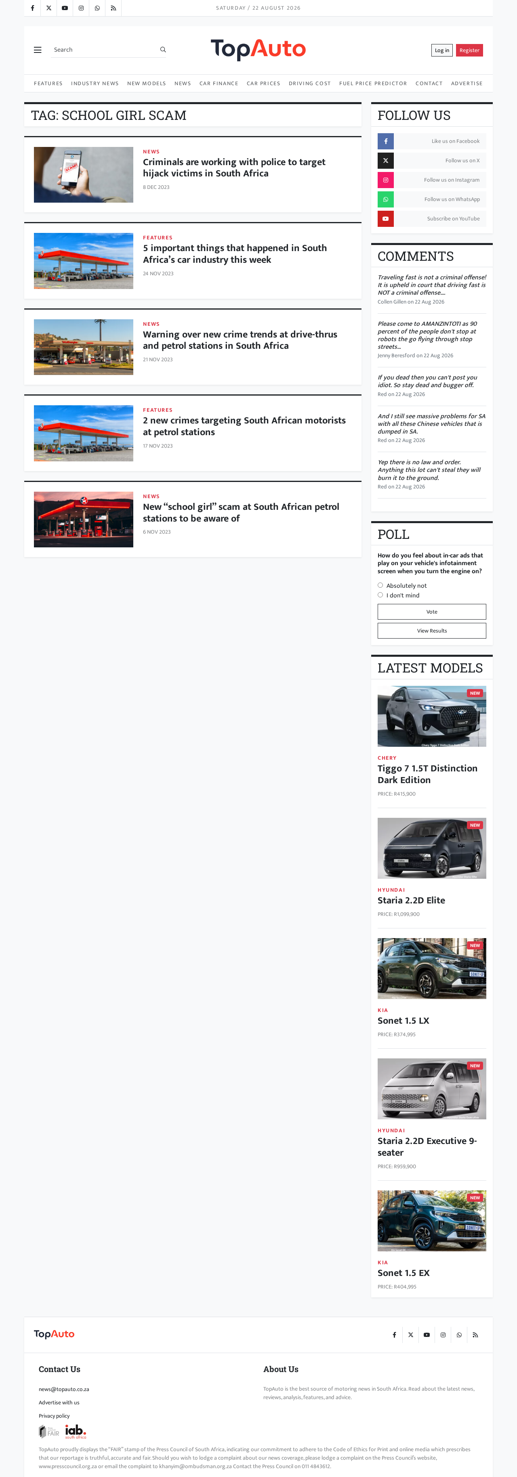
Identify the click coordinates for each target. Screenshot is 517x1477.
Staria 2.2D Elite (411, 900)
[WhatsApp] (97, 8)
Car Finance (219, 83)
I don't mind (403, 595)
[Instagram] (81, 8)
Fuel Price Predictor (373, 83)
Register (469, 50)
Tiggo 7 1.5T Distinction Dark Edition (428, 774)
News (182, 83)
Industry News (95, 83)
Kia (383, 1010)
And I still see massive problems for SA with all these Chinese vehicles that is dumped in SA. (431, 424)
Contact (429, 83)
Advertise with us (59, 1402)
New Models (146, 83)
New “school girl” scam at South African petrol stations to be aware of (241, 513)
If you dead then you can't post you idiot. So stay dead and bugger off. (427, 381)
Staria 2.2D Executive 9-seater (427, 1147)
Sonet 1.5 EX (404, 1273)
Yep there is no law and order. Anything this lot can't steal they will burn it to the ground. (429, 470)
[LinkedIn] (113, 8)
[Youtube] (65, 8)
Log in (442, 50)
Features (48, 83)
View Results (432, 630)
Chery (387, 758)
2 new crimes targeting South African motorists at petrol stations (244, 426)
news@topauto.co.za (64, 1389)
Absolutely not (407, 585)
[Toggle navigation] (37, 50)
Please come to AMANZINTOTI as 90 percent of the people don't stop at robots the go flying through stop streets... (427, 335)
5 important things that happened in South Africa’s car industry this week (235, 254)
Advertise (467, 83)
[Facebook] (32, 8)
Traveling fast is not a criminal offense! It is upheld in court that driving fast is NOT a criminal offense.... (432, 285)
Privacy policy (54, 1415)
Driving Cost (310, 83)
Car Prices (264, 83)
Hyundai (391, 890)
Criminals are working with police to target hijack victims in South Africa (234, 168)
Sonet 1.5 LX (403, 1021)
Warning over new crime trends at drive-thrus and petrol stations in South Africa (240, 340)
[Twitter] (48, 8)
